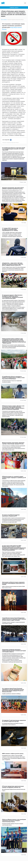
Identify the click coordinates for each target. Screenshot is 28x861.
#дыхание (18, 19)
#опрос (22, 19)
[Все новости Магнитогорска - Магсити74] (3, 3)
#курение (9, 19)
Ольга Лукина (4, 19)
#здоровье (13, 19)
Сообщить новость (14, 7)
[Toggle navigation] (25, 3)
